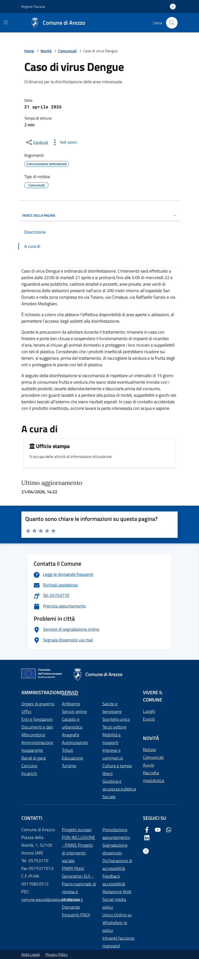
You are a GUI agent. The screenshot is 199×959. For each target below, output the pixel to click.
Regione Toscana (33, 6)
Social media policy (114, 903)
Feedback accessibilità (113, 880)
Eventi (149, 719)
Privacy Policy (57, 954)
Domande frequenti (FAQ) (76, 911)
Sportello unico (116, 719)
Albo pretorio (33, 734)
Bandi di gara (33, 758)
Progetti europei (77, 829)
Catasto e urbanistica (72, 723)
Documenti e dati (37, 727)
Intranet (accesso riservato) (118, 942)
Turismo (69, 765)
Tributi (67, 750)
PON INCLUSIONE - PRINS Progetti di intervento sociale (78, 849)
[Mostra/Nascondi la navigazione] (6, 22)
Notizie (149, 749)
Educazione (72, 758)
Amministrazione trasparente (37, 746)
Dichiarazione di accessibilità (117, 864)
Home (29, 51)
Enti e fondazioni (37, 719)
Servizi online (74, 711)
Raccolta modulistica (153, 776)
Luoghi (149, 711)
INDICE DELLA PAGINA (38, 215)
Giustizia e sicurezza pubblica (119, 785)
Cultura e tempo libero (117, 769)
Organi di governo (37, 703)
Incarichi (29, 773)
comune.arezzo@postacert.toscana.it (52, 899)
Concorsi (29, 765)
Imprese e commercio (112, 754)
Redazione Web (116, 891)
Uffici (26, 711)
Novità (46, 51)
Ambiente (71, 703)
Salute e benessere (112, 707)
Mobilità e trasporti (111, 738)
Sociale (109, 796)
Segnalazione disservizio (114, 849)
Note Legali (30, 954)
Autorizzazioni (75, 742)
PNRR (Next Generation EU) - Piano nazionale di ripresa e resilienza (79, 884)
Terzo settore (114, 727)
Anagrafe (70, 734)
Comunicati (67, 51)
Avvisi (148, 765)
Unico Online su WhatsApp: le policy (117, 923)
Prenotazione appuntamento (116, 833)
